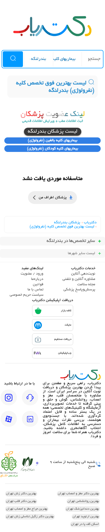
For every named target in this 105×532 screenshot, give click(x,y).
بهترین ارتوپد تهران (86, 516)
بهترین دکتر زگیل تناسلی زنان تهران (30, 516)
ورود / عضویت (32, 274)
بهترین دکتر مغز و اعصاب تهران (78, 494)
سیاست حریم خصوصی (26, 295)
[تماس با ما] (30, 401)
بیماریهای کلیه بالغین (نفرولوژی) (52, 140)
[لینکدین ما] (30, 422)
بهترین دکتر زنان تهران (21, 494)
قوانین (38, 284)
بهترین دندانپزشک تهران (82, 509)
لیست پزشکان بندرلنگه (52, 132)
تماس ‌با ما (35, 290)
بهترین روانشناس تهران (83, 501)
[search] (13, 59)
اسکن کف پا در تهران (85, 524)
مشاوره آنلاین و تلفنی (78, 279)
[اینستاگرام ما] (9, 401)
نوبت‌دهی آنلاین (83, 274)
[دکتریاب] (52, 36)
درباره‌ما (37, 279)
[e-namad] (37, 464)
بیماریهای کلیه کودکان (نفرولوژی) (52, 149)
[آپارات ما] (9, 422)
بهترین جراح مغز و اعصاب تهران (26, 509)
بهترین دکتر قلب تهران (21, 501)
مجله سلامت (86, 284)
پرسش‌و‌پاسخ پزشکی (79, 290)
